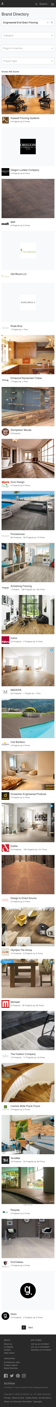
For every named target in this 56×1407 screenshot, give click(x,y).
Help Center (9, 1352)
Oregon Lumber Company (25, 170)
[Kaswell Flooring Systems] (28, 94)
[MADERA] (28, 666)
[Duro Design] (28, 458)
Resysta (15, 1210)
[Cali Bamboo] (28, 718)
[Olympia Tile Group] (28, 926)
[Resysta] (28, 1186)
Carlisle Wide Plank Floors (25, 1106)
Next (30, 1327)
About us (8, 1343)
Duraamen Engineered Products (28, 794)
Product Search (11, 1365)
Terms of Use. (18, 1397)
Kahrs (14, 638)
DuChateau (17, 1262)
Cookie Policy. (31, 1397)
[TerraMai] (28, 1134)
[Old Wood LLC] (28, 250)
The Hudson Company (23, 1054)
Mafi (13, 222)
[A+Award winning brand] (51, 494)
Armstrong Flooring (21, 586)
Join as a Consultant (40, 1346)
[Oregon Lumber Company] (28, 146)
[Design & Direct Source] (28, 874)
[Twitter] (12, 1376)
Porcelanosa (18, 534)
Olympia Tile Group (21, 950)
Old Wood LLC (19, 274)
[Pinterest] (18, 1376)
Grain (14, 1314)
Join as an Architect (40, 1343)
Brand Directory (11, 1368)
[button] (48, 22)
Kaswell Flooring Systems (25, 118)
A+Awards (8, 1346)
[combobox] (28, 35)
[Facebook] (6, 1376)
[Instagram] (24, 1376)
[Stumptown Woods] (28, 406)
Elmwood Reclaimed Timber (26, 378)
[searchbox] (4, 35)
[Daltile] (28, 822)
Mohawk (15, 1002)
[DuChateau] (28, 1238)
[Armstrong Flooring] (28, 562)
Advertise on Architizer (41, 1349)
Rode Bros (16, 326)
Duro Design (18, 482)
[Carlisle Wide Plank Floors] (28, 1082)
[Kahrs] (28, 614)
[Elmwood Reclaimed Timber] (28, 354)
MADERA (16, 690)
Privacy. (7, 1397)
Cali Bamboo (18, 742)
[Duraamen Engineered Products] (28, 770)
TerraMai (15, 1158)
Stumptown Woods (21, 430)
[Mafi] (28, 198)
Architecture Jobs (12, 1362)
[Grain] (28, 1290)
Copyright (37, 1401)
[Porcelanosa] (28, 510)
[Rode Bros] (28, 302)
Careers (7, 1349)
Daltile (14, 846)
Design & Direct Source (24, 898)
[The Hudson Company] (28, 1030)
